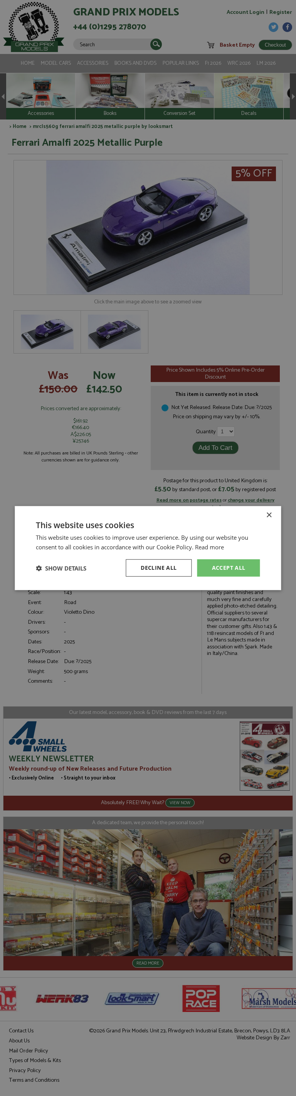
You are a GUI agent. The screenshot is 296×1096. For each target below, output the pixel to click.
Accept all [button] (229, 567)
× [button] (269, 515)
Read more (209, 547)
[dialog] (148, 548)
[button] (61, 567)
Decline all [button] (159, 567)
